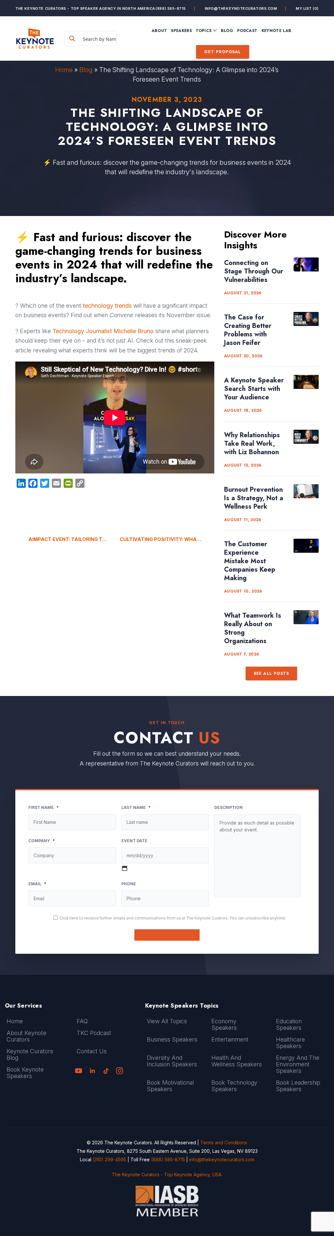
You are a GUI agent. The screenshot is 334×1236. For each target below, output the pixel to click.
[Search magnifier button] (72, 38)
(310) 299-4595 (109, 1159)
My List (307, 8)
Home (64, 70)
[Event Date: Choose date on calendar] (124, 868)
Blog (86, 70)
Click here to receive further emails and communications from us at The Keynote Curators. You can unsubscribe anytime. (172, 918)
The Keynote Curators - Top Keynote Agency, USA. (167, 1174)
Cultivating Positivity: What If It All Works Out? (167, 539)
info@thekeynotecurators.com (241, 8)
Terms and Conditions (223, 1142)
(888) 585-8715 (171, 8)
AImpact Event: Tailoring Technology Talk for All (69, 539)
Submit (167, 935)
